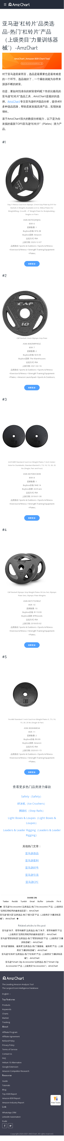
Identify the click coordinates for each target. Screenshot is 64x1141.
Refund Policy (8, 1040)
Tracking (6, 1022)
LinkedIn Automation (11, 1116)
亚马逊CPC (32, 882)
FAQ (4, 1058)
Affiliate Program (9, 1032)
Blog (4, 1089)
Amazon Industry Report (13, 1102)
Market (5, 1018)
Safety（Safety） (32, 796)
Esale (4, 1121)
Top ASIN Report (9, 1094)
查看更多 (32, 264)
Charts (5, 1013)
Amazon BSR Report (11, 1098)
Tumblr (24, 901)
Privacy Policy (8, 1045)
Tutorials (6, 1085)
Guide (5, 1081)
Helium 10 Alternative (12, 1062)
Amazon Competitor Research (15, 1071)
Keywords (6, 1009)
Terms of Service (9, 1049)
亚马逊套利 (32, 860)
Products (6, 1005)
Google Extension (10, 1066)
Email (32, 901)
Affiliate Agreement (11, 1036)
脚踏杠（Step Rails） (32, 810)
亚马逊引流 (32, 875)
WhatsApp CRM (9, 1112)
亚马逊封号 (32, 867)
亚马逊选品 (32, 853)
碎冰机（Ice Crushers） (31, 803)
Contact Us (7, 1054)
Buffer (40, 901)
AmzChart (14, 101)
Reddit (15, 901)
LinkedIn (50, 901)
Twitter (6, 901)
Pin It (59, 901)
